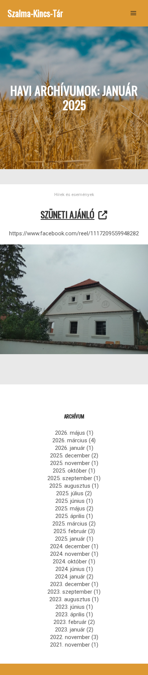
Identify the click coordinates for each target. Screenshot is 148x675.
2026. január (70, 448)
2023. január (70, 629)
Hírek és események (74, 194)
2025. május (70, 508)
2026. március (69, 440)
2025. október (70, 470)
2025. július (69, 493)
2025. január (70, 538)
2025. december (70, 455)
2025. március (69, 523)
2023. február (70, 622)
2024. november (70, 554)
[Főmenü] (133, 13)
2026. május (70, 432)
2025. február (70, 531)
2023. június (70, 606)
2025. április (70, 516)
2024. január (70, 576)
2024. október (70, 561)
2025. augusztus (69, 485)
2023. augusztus (69, 599)
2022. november (70, 637)
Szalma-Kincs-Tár (35, 13)
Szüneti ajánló (67, 214)
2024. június (70, 569)
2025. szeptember (69, 478)
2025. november (70, 463)
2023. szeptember (69, 591)
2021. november (70, 644)
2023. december (70, 584)
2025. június (70, 501)
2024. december (70, 546)
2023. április (70, 614)
